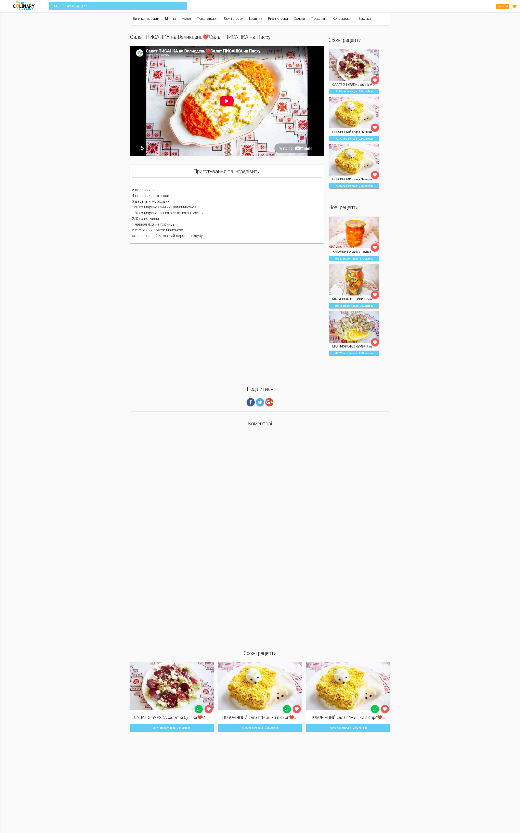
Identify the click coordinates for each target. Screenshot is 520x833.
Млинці (170, 19)
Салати (299, 19)
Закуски (364, 19)
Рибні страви (278, 19)
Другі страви (233, 19)
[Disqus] (260, 483)
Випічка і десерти (146, 19)
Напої (186, 19)
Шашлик (255, 19)
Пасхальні (319, 19)
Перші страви (207, 19)
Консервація (342, 19)
